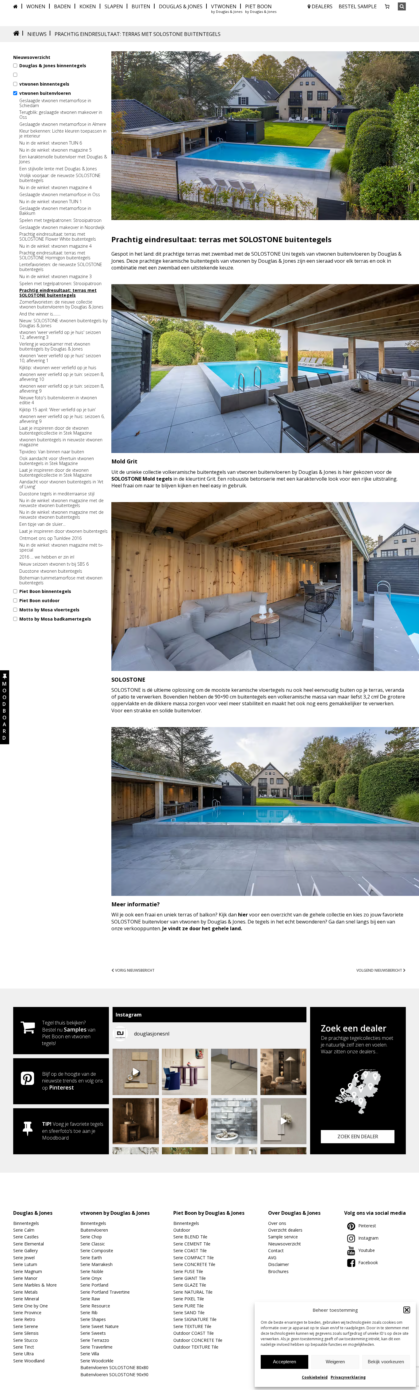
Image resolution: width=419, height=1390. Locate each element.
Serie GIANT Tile (189, 1278)
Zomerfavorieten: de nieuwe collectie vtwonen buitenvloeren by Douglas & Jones (61, 304)
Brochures (278, 1271)
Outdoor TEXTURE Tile (195, 1347)
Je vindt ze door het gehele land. (202, 928)
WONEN (35, 6)
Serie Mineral (26, 1299)
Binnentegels (26, 1223)
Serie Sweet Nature (99, 1326)
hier (243, 914)
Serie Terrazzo (94, 1340)
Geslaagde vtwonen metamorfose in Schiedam (55, 103)
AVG (272, 1257)
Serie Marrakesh (96, 1264)
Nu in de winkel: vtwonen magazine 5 (55, 150)
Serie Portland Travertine (105, 1292)
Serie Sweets (93, 1333)
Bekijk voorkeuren (386, 1361)
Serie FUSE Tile (188, 1271)
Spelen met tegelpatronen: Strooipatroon (60, 220)
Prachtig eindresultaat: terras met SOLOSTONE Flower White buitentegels (57, 237)
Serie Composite (96, 1250)
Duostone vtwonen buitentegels (50, 571)
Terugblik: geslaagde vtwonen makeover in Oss (60, 115)
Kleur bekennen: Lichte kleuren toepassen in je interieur (62, 133)
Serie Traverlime (96, 1347)
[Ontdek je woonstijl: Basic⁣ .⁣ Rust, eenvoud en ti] (136, 1072)
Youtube (366, 1250)
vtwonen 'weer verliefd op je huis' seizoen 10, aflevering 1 (60, 358)
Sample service (283, 1237)
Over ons (277, 1223)
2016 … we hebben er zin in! (46, 557)
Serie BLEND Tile (190, 1237)
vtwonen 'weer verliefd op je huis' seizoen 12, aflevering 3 (60, 335)
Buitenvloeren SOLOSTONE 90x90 (114, 1374)
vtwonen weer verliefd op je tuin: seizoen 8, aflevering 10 (61, 377)
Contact (276, 1250)
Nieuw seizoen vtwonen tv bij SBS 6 (54, 564)
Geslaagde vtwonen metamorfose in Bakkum (55, 211)
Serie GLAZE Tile (189, 1285)
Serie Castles (26, 1237)
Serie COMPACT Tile (193, 1257)
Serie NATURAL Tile (193, 1292)
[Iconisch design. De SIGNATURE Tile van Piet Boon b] (234, 1121)
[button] (407, 1310)
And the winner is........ (39, 314)
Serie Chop (91, 1237)
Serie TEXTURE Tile (192, 1326)
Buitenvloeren (94, 1230)
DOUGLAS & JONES (180, 6)
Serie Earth (91, 1257)
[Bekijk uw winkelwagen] (387, 6)
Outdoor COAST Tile (193, 1333)
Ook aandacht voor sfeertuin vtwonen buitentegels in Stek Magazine (56, 461)
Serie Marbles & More (35, 1285)
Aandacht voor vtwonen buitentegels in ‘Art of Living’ (61, 484)
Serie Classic (92, 1244)
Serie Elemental (28, 1244)
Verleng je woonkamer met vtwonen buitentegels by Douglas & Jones (54, 346)
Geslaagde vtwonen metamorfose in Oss (59, 194)
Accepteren (284, 1361)
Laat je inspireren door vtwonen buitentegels (63, 531)
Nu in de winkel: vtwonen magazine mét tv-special (61, 547)
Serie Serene (25, 1326)
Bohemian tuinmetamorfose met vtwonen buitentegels (60, 580)
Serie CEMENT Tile (191, 1244)
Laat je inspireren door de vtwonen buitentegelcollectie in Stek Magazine (55, 431)
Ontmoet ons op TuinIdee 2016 (50, 538)
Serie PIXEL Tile (188, 1299)
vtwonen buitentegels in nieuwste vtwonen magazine (60, 442)
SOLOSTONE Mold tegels (141, 478)
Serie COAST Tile (190, 1250)
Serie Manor (25, 1278)
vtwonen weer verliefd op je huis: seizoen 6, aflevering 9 (62, 419)
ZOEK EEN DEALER (357, 1136)
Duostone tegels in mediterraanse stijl (56, 493)
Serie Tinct (23, 1347)
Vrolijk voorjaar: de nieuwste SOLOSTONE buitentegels (60, 178)
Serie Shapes (93, 1319)
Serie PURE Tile (188, 1306)
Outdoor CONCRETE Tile (197, 1340)
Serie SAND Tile (189, 1312)
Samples (75, 1029)
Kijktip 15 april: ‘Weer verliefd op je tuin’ (57, 409)
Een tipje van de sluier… (42, 524)
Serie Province (27, 1312)
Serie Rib (89, 1312)
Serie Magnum (27, 1271)
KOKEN (87, 6)
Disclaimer (278, 1264)
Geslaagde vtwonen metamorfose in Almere (62, 124)
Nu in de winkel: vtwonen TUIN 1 (50, 201)
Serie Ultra (23, 1354)
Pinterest (61, 1087)
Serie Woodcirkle (96, 1361)
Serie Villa (89, 1354)
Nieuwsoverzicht (284, 1244)
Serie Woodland (28, 1361)
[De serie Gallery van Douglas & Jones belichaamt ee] (185, 1072)
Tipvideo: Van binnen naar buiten (51, 451)
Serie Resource (95, 1306)
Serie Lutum (25, 1264)
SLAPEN (114, 6)
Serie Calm (23, 1230)
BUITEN (141, 6)
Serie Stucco (25, 1340)
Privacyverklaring (348, 1377)
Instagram (368, 1238)
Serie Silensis (26, 1333)
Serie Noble (91, 1271)
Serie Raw (90, 1299)
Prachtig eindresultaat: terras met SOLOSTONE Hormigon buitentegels (54, 255)
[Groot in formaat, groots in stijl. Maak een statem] (234, 1072)
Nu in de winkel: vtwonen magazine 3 (55, 276)
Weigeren (335, 1361)
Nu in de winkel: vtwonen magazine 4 (55, 187)
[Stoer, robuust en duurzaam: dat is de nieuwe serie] (283, 1072)
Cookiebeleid (315, 1377)
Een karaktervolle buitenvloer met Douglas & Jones (63, 159)
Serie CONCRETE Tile (194, 1264)
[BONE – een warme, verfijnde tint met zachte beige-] (283, 1121)
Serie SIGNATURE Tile (195, 1319)
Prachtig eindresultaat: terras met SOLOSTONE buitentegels (58, 293)
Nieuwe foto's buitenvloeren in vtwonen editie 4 (58, 400)
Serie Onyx (91, 1278)
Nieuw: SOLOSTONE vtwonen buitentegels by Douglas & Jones (63, 323)
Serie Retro (24, 1319)
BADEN (62, 6)
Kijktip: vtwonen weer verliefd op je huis (57, 367)
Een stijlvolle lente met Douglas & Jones (58, 168)
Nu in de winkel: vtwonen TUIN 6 (50, 143)
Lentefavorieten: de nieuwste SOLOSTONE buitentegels (60, 267)
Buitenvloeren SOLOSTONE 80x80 (114, 1367)
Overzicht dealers (285, 1230)
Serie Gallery (25, 1250)
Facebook (368, 1262)
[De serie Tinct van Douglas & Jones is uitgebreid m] (185, 1121)
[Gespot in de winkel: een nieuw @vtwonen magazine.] (136, 1121)
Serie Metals (25, 1292)
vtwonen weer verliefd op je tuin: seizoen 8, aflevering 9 (61, 388)
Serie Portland (94, 1285)
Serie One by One (30, 1306)
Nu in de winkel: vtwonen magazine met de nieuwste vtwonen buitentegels (61, 503)
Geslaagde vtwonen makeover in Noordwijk (62, 227)
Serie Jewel (24, 1257)
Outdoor (181, 1230)
